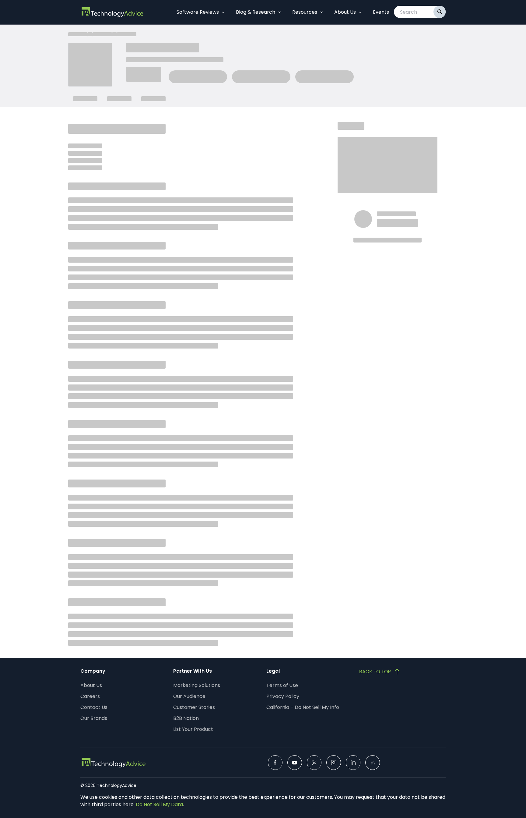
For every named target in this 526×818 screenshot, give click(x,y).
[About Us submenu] (360, 12)
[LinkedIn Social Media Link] (353, 762)
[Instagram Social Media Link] (333, 762)
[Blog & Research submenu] (279, 12)
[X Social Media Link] (314, 762)
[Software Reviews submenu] (223, 12)
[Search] (439, 12)
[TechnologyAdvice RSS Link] (372, 762)
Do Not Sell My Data (159, 804)
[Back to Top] (380, 671)
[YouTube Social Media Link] (294, 762)
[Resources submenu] (321, 12)
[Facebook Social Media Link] (275, 762)
